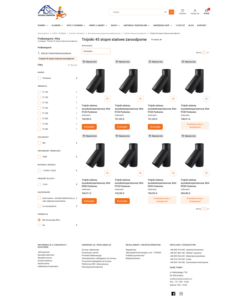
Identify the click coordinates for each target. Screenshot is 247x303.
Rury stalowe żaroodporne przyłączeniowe (104, 33)
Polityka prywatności (135, 255)
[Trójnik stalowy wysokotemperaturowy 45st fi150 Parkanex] (129, 81)
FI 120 (45, 92)
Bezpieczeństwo (133, 258)
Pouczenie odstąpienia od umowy (96, 261)
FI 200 (45, 118)
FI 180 (45, 113)
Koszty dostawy (45, 260)
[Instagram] (181, 294)
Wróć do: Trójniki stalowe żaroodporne (56, 53)
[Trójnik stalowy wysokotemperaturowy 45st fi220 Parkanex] (162, 155)
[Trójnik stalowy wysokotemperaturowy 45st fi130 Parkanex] (129, 155)
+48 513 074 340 (177, 259)
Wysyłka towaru (45, 258)
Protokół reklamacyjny (92, 255)
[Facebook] (173, 294)
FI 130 (45, 97)
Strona (198, 53)
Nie (43, 143)
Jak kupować (44, 252)
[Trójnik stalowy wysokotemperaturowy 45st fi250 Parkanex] (195, 155)
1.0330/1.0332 (49, 170)
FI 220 (45, 124)
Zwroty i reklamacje (90, 250)
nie (43, 225)
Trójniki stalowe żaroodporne (135, 33)
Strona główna (43, 33)
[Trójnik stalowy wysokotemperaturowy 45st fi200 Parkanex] (96, 155)
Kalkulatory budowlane (48, 266)
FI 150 (45, 102)
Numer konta (43, 263)
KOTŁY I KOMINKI (59, 33)
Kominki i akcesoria (76, 33)
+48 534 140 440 (177, 262)
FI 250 (45, 129)
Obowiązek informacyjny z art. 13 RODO (143, 252)
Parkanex (46, 78)
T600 (44, 157)
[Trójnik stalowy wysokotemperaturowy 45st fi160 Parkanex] (162, 81)
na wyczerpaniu (49, 206)
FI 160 (45, 108)
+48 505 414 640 (177, 250)
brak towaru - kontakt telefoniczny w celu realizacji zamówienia (58, 199)
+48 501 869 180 (177, 253)
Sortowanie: (87, 45)
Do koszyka (89, 127)
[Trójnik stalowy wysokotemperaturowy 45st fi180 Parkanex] (195, 81)
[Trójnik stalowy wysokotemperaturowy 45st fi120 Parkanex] (96, 81)
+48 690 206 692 (177, 256)
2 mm (44, 184)
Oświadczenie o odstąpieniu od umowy (99, 258)
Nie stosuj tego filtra (51, 220)
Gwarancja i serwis (90, 252)
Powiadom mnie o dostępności (195, 125)
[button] (171, 12)
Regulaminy (131, 250)
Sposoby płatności (46, 255)
